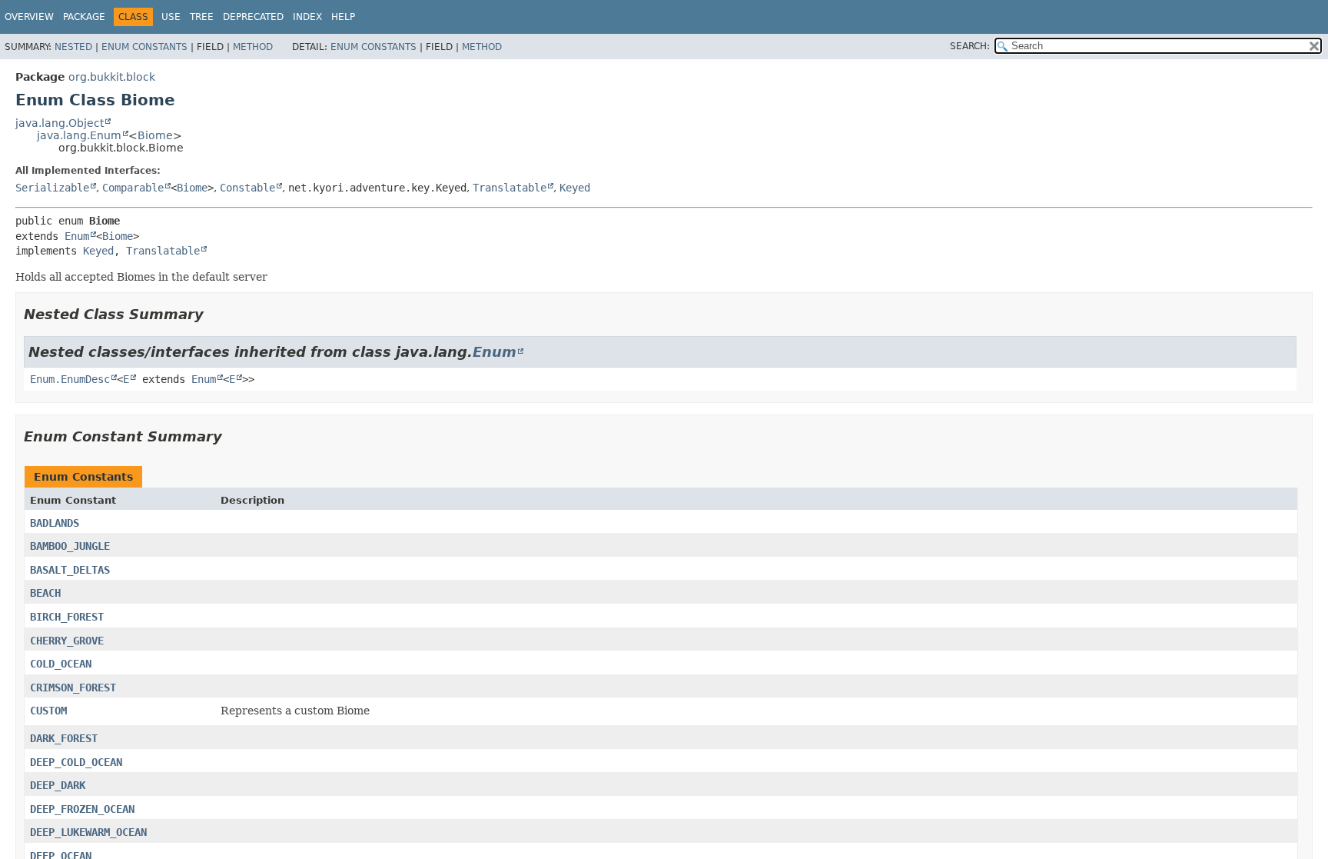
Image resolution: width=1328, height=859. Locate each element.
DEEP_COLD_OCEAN (76, 762)
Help (343, 17)
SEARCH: (970, 46)
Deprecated (253, 17)
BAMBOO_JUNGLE (70, 546)
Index (307, 17)
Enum (77, 236)
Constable (247, 187)
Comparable (133, 187)
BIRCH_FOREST (67, 617)
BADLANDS (54, 523)
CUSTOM (48, 710)
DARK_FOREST (64, 738)
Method (253, 47)
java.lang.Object (59, 123)
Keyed (574, 187)
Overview (29, 17)
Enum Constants (144, 47)
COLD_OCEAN (60, 664)
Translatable (509, 187)
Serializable (52, 187)
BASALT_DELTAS (70, 570)
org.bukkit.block (111, 77)
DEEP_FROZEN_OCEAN (82, 809)
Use (171, 17)
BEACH (45, 593)
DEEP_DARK (57, 785)
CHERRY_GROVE (67, 640)
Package (84, 17)
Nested (73, 47)
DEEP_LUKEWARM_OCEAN (88, 832)
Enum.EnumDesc (70, 379)
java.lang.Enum (79, 135)
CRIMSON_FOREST (73, 687)
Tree (202, 17)
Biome (155, 135)
